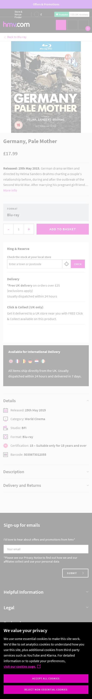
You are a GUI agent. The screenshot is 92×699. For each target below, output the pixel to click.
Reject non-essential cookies (46, 689)
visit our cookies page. (20, 666)
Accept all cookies (46, 678)
